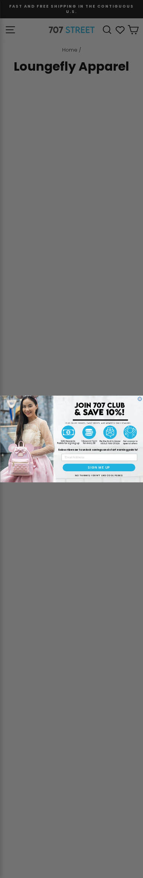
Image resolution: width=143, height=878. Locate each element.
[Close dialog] (139, 399)
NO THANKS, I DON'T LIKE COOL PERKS (98, 475)
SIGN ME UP (99, 467)
